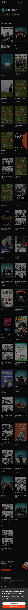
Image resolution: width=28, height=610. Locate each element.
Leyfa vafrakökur (14, 606)
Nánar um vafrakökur (6, 599)
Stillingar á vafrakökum (14, 603)
